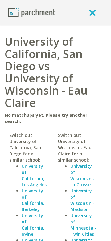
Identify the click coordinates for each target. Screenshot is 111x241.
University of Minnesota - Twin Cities (83, 225)
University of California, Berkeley (33, 200)
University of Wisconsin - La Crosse (82, 175)
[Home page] (32, 12)
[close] (92, 12)
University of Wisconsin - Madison (82, 200)
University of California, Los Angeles (34, 175)
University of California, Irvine (33, 225)
